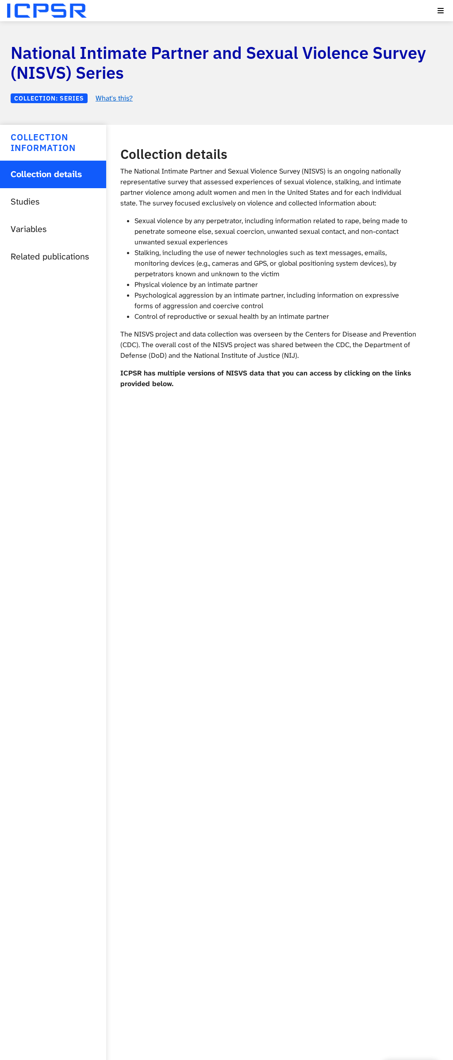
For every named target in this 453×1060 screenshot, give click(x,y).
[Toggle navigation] (440, 10)
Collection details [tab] (46, 174)
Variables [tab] (28, 229)
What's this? (114, 98)
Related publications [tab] (50, 256)
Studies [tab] (25, 201)
